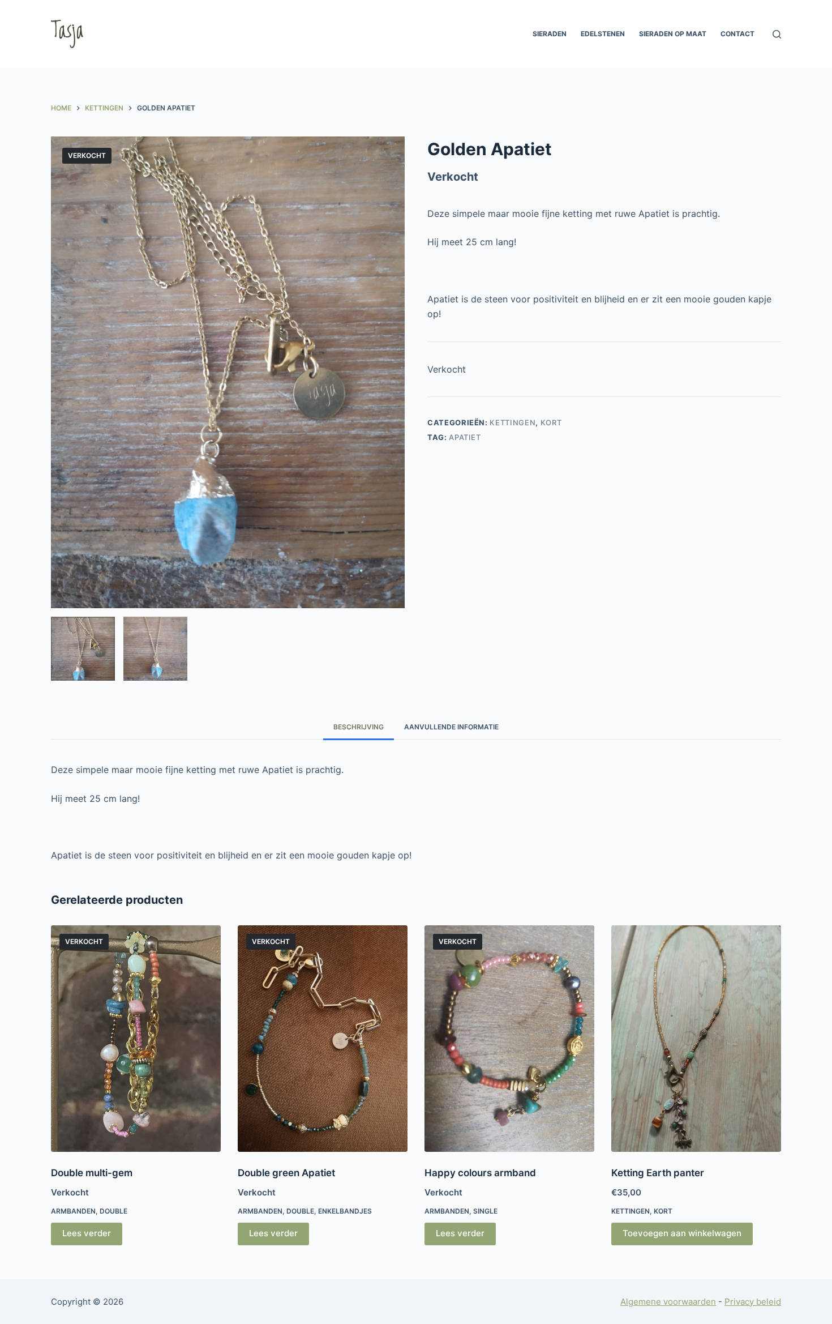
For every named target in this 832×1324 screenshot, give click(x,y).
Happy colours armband (480, 1172)
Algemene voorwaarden (668, 1301)
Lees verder (86, 1233)
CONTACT (737, 33)
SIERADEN (550, 33)
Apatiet (465, 437)
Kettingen (512, 422)
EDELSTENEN (603, 33)
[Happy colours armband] (509, 1038)
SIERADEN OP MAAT (672, 33)
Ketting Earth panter (657, 1172)
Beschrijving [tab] (358, 727)
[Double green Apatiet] (323, 1038)
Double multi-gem (91, 1172)
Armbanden (73, 1211)
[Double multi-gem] (136, 1038)
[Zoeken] (777, 34)
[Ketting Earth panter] (696, 1038)
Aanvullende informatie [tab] (451, 727)
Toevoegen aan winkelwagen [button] (682, 1233)
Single (485, 1211)
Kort (551, 422)
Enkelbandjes (345, 1211)
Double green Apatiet (286, 1172)
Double (113, 1211)
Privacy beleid (752, 1301)
